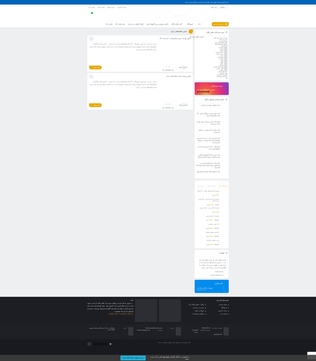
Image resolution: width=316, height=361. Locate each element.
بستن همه (216, 38)
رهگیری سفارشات (198, 314)
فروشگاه (224, 307)
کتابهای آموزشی (223, 47)
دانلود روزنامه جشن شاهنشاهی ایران (178, 76)
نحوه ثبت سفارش (198, 307)
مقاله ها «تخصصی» (221, 74)
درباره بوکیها (111, 7)
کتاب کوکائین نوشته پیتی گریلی (210, 105)
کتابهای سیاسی (223, 58)
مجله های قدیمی (222, 71)
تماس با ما (92, 7)
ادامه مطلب (96, 67)
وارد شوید (214, 7)
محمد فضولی (223, 73)
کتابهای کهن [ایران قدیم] (220, 66)
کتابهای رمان (224, 55)
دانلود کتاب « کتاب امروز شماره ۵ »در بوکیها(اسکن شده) (208, 148)
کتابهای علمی (223, 63)
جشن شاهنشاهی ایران (168, 70)
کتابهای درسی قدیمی (221, 54)
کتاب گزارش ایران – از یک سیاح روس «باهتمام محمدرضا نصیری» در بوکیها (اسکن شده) (208, 140)
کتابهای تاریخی (223, 50)
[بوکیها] (212, 15)
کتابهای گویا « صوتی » (221, 68)
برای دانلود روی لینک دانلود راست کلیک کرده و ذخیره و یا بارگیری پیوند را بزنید (207, 2)
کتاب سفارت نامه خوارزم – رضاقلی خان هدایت (209, 131)
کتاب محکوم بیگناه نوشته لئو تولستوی (208, 171)
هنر (226, 78)
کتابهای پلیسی (223, 49)
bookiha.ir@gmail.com (217, 275)
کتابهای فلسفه (223, 65)
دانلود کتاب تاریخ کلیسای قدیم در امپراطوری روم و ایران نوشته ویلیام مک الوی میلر (208, 165)
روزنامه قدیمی (223, 41)
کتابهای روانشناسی (222, 57)
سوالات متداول (199, 311)
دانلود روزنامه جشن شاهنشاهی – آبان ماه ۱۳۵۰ (175, 38)
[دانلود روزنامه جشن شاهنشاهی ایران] (175, 91)
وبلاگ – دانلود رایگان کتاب (196, 304)
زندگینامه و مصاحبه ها (221, 44)
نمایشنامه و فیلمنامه (221, 76)
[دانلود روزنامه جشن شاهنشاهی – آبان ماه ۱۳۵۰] (175, 53)
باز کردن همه (223, 38)
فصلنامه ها (224, 46)
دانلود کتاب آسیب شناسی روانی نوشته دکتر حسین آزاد (208, 123)
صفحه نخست (223, 304)
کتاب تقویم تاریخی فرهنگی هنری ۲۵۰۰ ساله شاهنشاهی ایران (208, 114)
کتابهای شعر (224, 60)
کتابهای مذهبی (223, 70)
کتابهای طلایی (223, 62)
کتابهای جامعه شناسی (221, 52)
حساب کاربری (121, 7)
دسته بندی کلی (223, 39)
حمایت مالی (101, 7)
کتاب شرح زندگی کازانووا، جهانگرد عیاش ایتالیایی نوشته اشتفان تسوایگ (209, 156)
